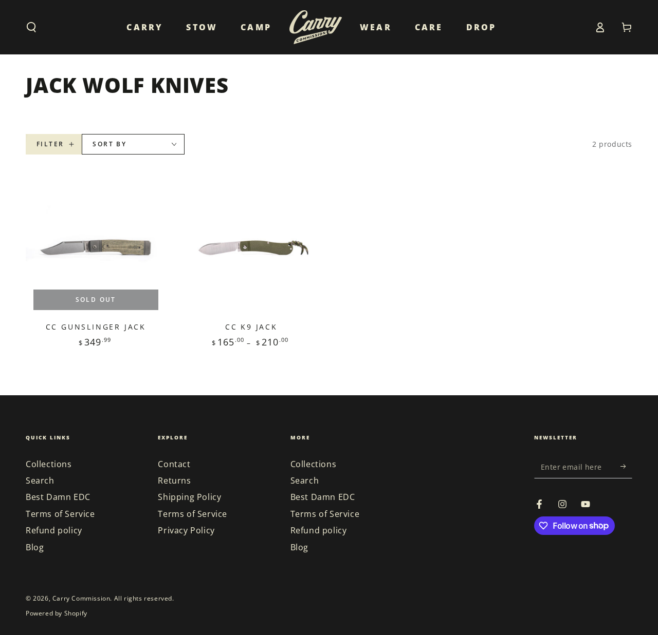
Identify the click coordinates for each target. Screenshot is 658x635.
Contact (174, 464)
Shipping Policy (189, 497)
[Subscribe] (626, 466)
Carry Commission (81, 598)
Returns (174, 480)
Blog (35, 547)
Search (40, 480)
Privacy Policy (186, 530)
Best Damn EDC (58, 497)
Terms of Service (60, 513)
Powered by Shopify (56, 613)
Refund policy (54, 530)
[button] (31, 27)
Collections (49, 464)
